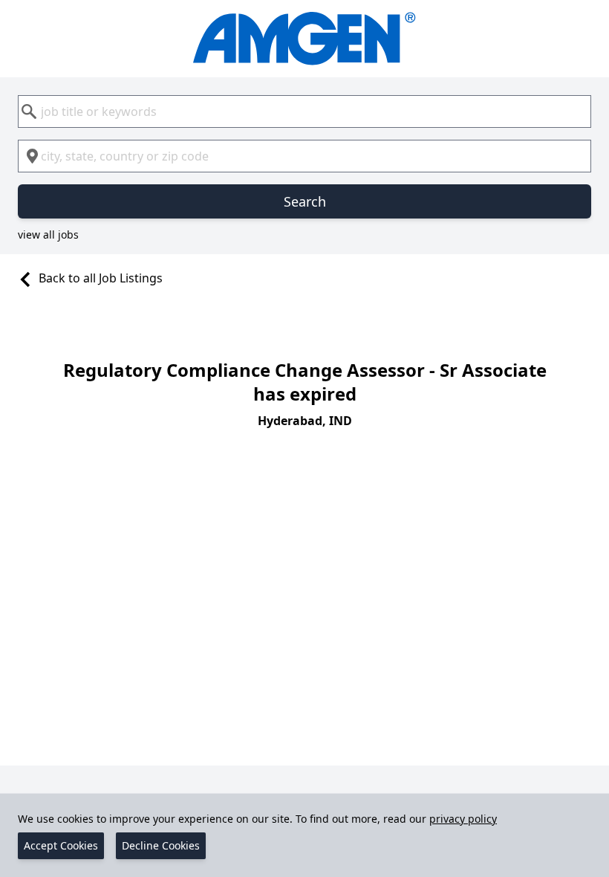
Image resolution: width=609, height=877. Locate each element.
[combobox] (304, 111)
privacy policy (463, 819)
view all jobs (48, 234)
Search (305, 201)
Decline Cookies (161, 845)
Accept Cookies (61, 845)
